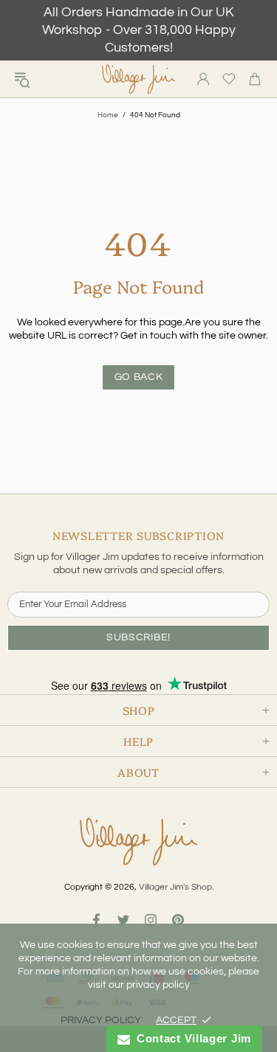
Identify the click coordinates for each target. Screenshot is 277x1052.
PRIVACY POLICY (101, 1020)
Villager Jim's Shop (139, 79)
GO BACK (138, 377)
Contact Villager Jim (190, 1038)
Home (108, 115)
